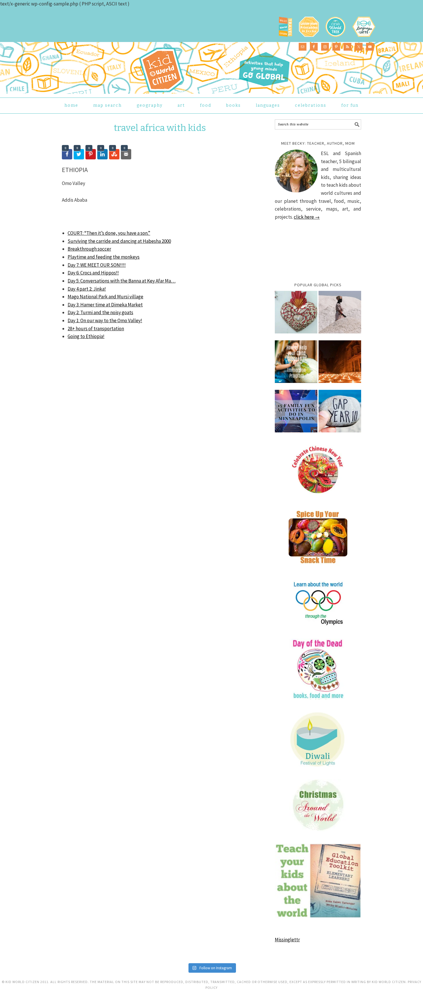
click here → (307, 217)
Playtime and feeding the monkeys (104, 257)
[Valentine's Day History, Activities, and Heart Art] (296, 315)
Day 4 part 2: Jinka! (87, 289)
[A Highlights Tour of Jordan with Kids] (340, 364)
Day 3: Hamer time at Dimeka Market (105, 305)
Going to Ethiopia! (86, 336)
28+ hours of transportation (96, 328)
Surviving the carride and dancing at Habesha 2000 (119, 241)
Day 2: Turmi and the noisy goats (100, 312)
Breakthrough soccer (89, 249)
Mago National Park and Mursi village (105, 296)
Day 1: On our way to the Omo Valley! (105, 320)
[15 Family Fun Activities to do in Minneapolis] (296, 414)
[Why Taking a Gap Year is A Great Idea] (340, 414)
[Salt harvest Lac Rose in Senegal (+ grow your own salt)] (340, 315)
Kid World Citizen (120, 67)
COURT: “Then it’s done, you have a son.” (109, 233)
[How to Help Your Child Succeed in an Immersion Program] (296, 364)
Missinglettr (287, 939)
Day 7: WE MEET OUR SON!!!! (97, 265)
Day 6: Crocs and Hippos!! (93, 273)
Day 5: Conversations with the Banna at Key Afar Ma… (122, 281)
